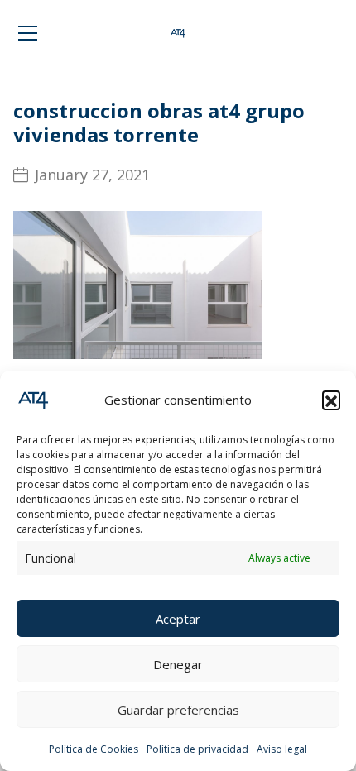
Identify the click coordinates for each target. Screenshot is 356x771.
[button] (331, 399)
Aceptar (178, 619)
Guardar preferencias (178, 710)
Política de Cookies (93, 749)
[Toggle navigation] (27, 33)
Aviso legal (282, 749)
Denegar (178, 664)
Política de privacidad (197, 749)
